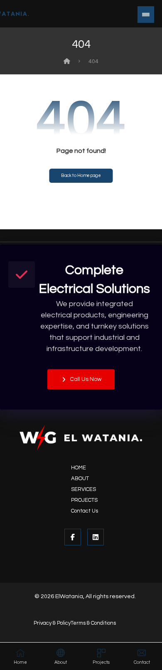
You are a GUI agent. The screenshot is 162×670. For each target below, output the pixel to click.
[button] (145, 14)
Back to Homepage (81, 175)
